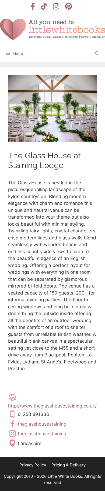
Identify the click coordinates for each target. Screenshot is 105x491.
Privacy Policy (32, 464)
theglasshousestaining (42, 423)
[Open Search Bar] (97, 53)
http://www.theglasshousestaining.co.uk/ (52, 406)
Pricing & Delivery (68, 464)
